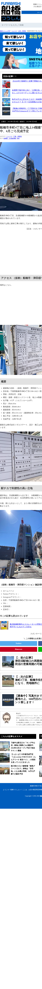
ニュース (14, 31)
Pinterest (18, 649)
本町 (18, 138)
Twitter (19, 643)
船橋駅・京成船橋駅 (10, 138)
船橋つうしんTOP (5, 31)
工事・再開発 (22, 31)
